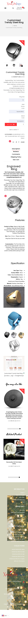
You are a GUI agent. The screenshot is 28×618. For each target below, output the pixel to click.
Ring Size (21, 97)
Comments (16, 154)
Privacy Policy (20, 519)
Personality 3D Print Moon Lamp (14, 462)
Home (15, 25)
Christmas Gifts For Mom (17, 539)
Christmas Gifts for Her (18, 554)
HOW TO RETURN (20, 495)
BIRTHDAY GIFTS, (16, 136)
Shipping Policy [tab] (16, 157)
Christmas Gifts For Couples (16, 558)
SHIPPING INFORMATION (18, 499)
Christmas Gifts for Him (18, 556)
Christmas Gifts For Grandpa (16, 536)
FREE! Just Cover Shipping (17, 512)
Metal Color (22, 117)
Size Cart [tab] (16, 160)
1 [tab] (19, 428)
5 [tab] (14, 428)
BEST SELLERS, (8, 136)
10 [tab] (8, 428)
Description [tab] (16, 149)
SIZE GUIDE (21, 497)
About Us (22, 510)
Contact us (21, 521)
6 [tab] (13, 428)
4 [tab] (15, 428)
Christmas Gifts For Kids (18, 551)
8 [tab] (10, 428)
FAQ (23, 502)
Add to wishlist (13, 129)
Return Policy (21, 517)
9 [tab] (9, 428)
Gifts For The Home (19, 561)
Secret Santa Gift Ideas (18, 549)
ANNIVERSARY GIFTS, (19, 134)
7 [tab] (12, 428)
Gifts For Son (21, 529)
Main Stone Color (22, 106)
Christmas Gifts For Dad (18, 532)
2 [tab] (18, 428)
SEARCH (22, 492)
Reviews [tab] (16, 151)
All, (13, 134)
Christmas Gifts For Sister (17, 541)
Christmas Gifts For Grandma (16, 534)
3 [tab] (17, 428)
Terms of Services (19, 514)
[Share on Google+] (13, 142)
